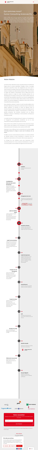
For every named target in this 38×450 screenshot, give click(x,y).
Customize (6, 445)
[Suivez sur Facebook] (17, 448)
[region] (13, 442)
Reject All (13, 445)
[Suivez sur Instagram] (19, 448)
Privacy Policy (25, 428)
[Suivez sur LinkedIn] (21, 448)
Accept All (19, 445)
